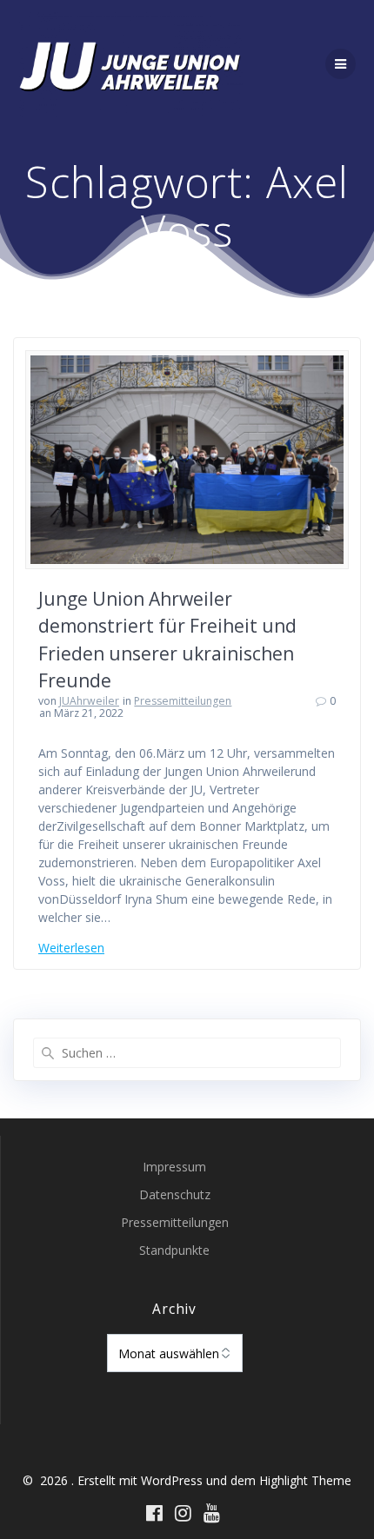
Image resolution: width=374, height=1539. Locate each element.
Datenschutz (174, 1194)
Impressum (174, 1166)
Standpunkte (174, 1250)
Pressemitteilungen (182, 700)
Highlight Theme (305, 1480)
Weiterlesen (71, 947)
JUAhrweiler (89, 700)
